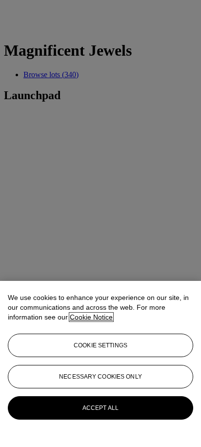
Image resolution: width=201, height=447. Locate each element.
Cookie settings (100, 345)
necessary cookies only (100, 376)
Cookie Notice (91, 317)
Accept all (100, 407)
